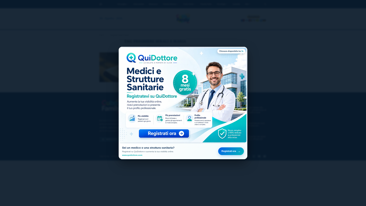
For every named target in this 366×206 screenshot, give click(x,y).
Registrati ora (231, 151)
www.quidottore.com (132, 155)
